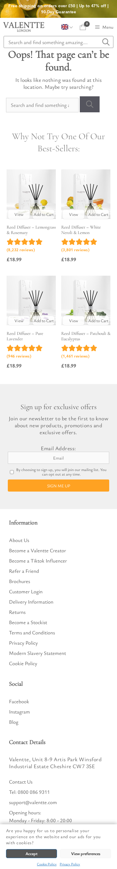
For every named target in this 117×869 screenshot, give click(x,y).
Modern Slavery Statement (37, 652)
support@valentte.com (33, 802)
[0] (83, 27)
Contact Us (20, 781)
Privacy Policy (70, 863)
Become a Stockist (28, 622)
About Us (19, 540)
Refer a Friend (24, 570)
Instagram (19, 711)
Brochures (19, 581)
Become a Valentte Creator (37, 550)
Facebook (19, 701)
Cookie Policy (47, 863)
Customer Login (26, 591)
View (18, 214)
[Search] (90, 104)
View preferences (85, 853)
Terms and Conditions (32, 632)
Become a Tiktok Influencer (38, 560)
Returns (17, 611)
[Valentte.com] (23, 27)
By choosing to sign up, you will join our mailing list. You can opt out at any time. (61, 471)
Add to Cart (44, 214)
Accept (32, 853)
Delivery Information (31, 601)
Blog (13, 721)
